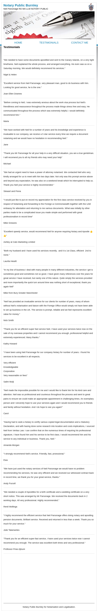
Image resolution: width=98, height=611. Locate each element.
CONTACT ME (79, 42)
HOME (18, 42)
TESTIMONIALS (49, 42)
